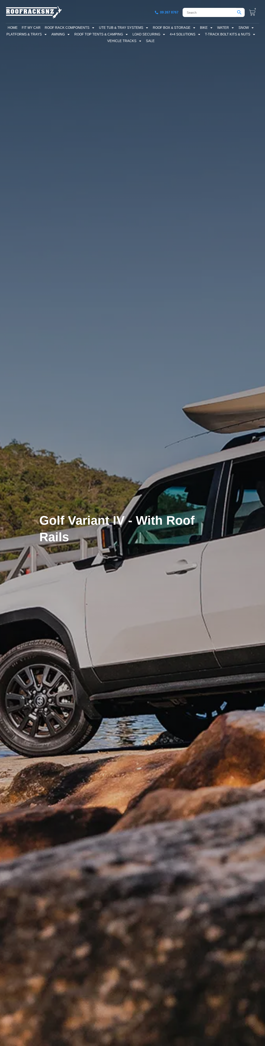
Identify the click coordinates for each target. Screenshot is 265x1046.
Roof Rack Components (67, 27)
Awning (58, 34)
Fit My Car (31, 27)
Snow (243, 27)
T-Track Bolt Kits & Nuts (227, 34)
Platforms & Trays (24, 34)
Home (13, 27)
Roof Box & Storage (171, 27)
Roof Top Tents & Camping (98, 34)
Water (223, 27)
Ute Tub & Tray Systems (121, 27)
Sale (150, 41)
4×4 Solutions (182, 34)
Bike (204, 27)
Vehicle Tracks (121, 41)
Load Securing (146, 34)
